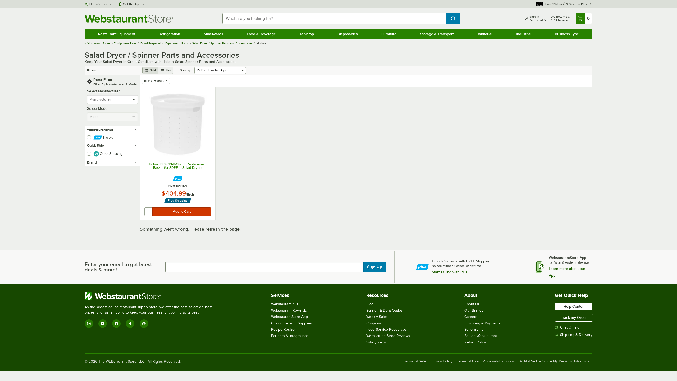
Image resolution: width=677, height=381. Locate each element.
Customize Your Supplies (291, 323)
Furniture (388, 34)
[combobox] (334, 18)
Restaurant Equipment (116, 34)
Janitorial (484, 34)
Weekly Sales (377, 317)
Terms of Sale (415, 361)
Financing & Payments (482, 323)
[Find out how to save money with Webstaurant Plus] (177, 178)
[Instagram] (89, 323)
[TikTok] (130, 323)
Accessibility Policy (498, 361)
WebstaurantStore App (289, 317)
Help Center (98, 4)
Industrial (523, 34)
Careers (470, 317)
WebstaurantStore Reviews (388, 336)
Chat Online (569, 327)
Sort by (185, 70)
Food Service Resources (386, 330)
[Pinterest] (144, 323)
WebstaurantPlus (284, 304)
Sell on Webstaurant (480, 336)
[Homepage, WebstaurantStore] (129, 19)
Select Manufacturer (103, 91)
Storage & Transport (437, 34)
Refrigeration (169, 34)
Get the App (131, 4)
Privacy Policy (441, 361)
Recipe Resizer (283, 330)
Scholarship (473, 330)
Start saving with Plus (450, 272)
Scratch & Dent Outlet (384, 310)
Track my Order (574, 317)
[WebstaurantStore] (151, 296)
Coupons (373, 323)
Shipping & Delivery (576, 335)
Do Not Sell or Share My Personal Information (555, 361)
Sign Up (374, 267)
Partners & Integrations (290, 336)
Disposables (347, 34)
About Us (472, 304)
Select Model (97, 109)
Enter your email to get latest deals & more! (118, 267)
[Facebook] (116, 323)
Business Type (567, 34)
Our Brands (473, 310)
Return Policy (475, 342)
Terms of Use (468, 361)
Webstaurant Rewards (289, 310)
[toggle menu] (134, 99)
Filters (91, 70)
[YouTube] (102, 323)
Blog (370, 304)
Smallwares (213, 34)
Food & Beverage (261, 34)
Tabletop (307, 34)
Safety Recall (376, 342)
